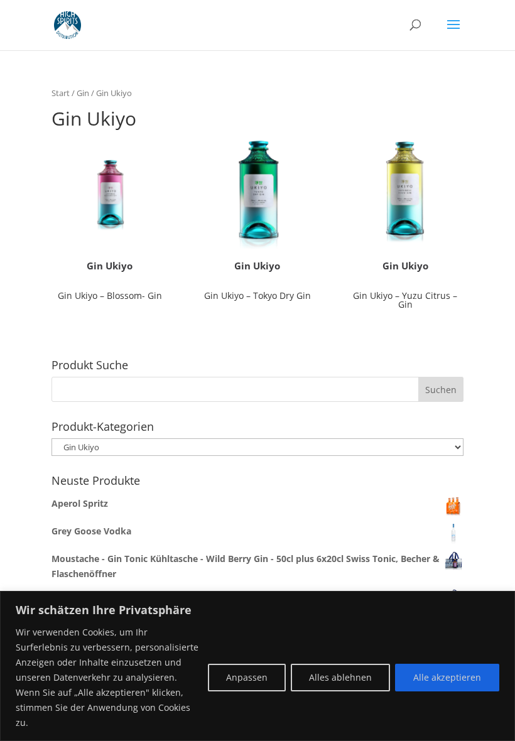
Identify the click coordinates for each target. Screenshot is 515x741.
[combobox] (258, 389)
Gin (83, 93)
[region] (257, 666)
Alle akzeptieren (447, 677)
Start (61, 93)
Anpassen (247, 677)
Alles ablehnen (340, 677)
